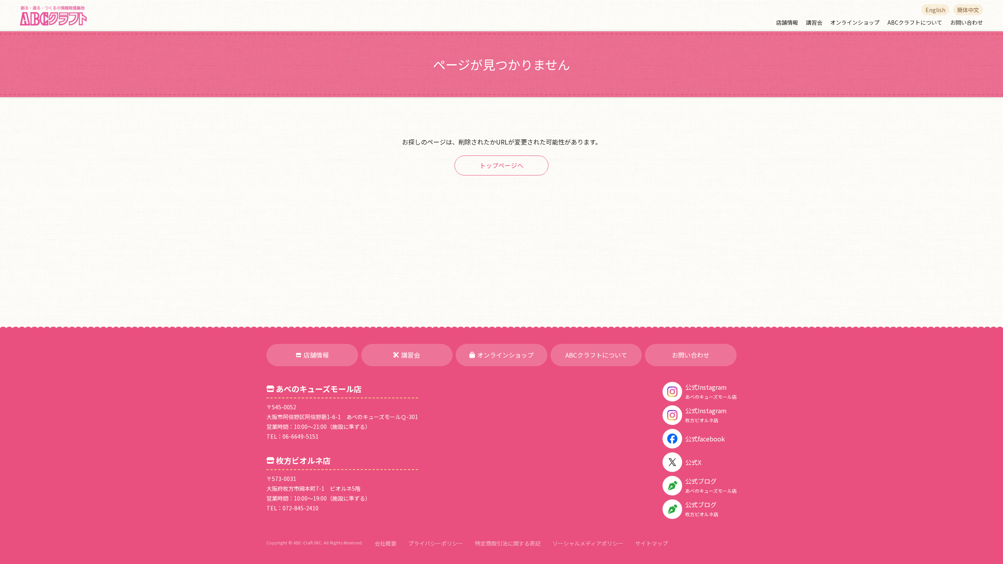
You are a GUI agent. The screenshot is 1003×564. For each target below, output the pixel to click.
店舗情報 (787, 22)
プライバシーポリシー (435, 543)
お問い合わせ (966, 22)
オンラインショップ (855, 22)
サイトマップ (651, 543)
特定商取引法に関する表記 (508, 543)
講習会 (814, 22)
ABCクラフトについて (914, 22)
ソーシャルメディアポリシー (587, 543)
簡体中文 (968, 10)
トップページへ (501, 165)
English (935, 10)
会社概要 (385, 543)
